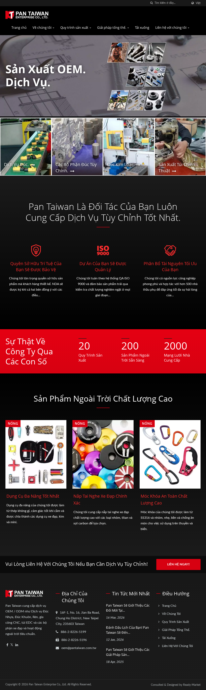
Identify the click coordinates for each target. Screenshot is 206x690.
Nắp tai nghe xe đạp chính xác (100, 499)
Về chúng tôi (42, 27)
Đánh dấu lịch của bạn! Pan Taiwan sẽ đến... (127, 630)
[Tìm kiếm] (151, 3)
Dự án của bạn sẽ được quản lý (102, 266)
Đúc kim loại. (120, 164)
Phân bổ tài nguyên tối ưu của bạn (170, 266)
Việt (198, 3)
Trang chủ (19, 27)
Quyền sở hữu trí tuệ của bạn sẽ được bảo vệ (36, 266)
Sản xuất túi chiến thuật (177, 167)
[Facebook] (7, 645)
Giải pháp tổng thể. (112, 27)
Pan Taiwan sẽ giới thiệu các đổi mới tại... (128, 608)
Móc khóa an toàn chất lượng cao (164, 499)
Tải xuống (142, 27)
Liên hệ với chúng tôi (171, 27)
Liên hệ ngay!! (178, 564)
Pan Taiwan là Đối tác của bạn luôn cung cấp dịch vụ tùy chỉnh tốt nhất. (103, 212)
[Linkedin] (16, 645)
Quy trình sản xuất (74, 27)
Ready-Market (192, 685)
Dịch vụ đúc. (16, 164)
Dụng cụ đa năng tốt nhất (32, 496)
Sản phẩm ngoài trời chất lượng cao (103, 399)
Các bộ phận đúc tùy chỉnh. (76, 167)
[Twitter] (11, 645)
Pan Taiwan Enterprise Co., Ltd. (48, 684)
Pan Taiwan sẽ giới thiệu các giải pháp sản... (128, 652)
